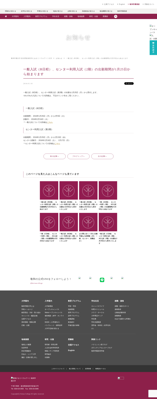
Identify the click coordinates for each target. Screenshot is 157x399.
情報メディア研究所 (52, 351)
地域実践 (71, 309)
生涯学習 (24, 348)
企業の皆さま (72, 11)
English (122, 4)
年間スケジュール (97, 309)
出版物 (47, 357)
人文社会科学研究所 (52, 348)
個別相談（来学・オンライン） (54, 317)
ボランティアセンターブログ (101, 348)
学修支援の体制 (73, 325)
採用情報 (88, 369)
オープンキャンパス (52, 309)
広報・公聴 (25, 325)
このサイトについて (58, 369)
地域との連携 (26, 344)
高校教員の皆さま (88, 11)
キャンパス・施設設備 (29, 316)
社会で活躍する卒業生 (123, 319)
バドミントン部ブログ (99, 344)
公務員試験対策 (120, 312)
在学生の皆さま (26, 11)
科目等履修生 (26, 351)
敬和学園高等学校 (97, 351)
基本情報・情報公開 (28, 322)
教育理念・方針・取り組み (31, 312)
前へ (54, 156)
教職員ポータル (100, 369)
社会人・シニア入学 (28, 354)
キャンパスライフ (97, 306)
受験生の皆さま (10, 11)
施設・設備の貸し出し (29, 357)
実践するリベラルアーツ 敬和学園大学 (25, 4)
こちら (50, 122)
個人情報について (75, 369)
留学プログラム (73, 312)
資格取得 (118, 309)
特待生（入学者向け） (53, 322)
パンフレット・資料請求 (53, 325)
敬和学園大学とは (27, 306)
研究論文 (48, 354)
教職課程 (71, 319)
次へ (102, 156)
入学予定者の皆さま (52, 328)
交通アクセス (109, 4)
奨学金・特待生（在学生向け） (101, 326)
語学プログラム (73, 316)
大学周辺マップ (97, 316)
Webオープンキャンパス (53, 312)
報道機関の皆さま (106, 11)
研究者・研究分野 (51, 344)
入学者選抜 (49, 306)
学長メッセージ (27, 309)
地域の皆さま (58, 11)
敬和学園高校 (135, 4)
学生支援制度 (96, 322)
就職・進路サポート (122, 306)
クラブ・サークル (97, 312)
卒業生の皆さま (42, 11)
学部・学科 (72, 306)
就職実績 (118, 316)
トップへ (78, 156)
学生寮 (93, 319)
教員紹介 (71, 322)
